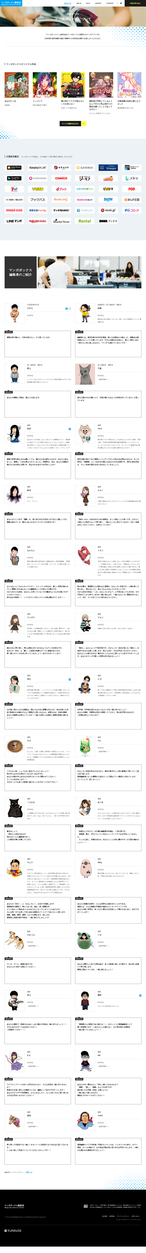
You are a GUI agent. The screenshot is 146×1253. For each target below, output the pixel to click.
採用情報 (111, 1216)
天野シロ (29, 1172)
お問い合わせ (135, 1216)
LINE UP (78, 3)
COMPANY (110, 3)
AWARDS (98, 3)
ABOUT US (67, 3)
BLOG (88, 3)
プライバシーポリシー (123, 1216)
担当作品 (30, 315)
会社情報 (104, 1216)
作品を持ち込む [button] (135, 3)
